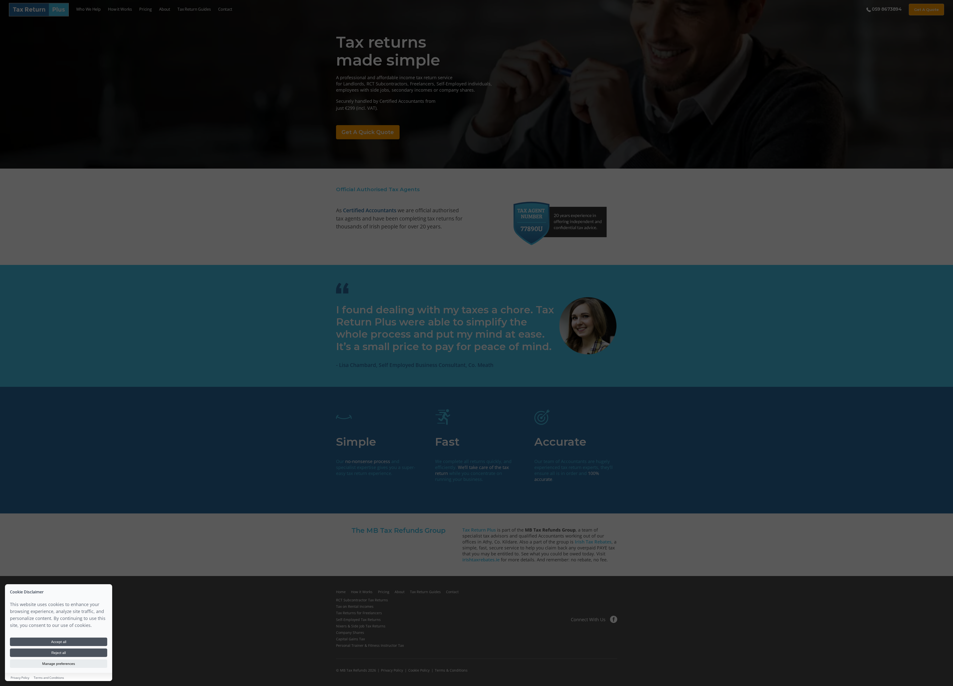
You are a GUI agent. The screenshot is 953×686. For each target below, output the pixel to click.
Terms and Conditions (49, 678)
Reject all (58, 653)
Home (341, 591)
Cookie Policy (419, 670)
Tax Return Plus (479, 530)
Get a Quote (926, 9)
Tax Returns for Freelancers (359, 613)
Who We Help (88, 9)
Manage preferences (58, 664)
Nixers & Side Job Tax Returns (360, 626)
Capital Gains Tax (350, 639)
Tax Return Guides (194, 9)
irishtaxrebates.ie (481, 560)
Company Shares (350, 632)
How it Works (120, 9)
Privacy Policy (392, 670)
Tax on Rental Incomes (355, 606)
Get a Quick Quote (367, 132)
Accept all (58, 642)
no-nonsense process (367, 461)
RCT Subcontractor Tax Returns (362, 600)
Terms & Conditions (451, 670)
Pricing (145, 9)
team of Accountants (565, 461)
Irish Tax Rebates (593, 542)
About (164, 9)
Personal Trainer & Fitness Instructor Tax (370, 645)
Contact (225, 9)
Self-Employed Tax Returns (358, 619)
